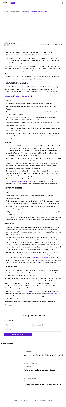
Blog (6, 11)
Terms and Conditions (46, 400)
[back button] (4, 11)
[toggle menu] (62, 3)
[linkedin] (36, 315)
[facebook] (28, 315)
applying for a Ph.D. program (22, 291)
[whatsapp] (32, 315)
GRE (22, 301)
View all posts (59, 344)
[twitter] (40, 315)
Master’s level (53, 293)
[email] (43, 315)
